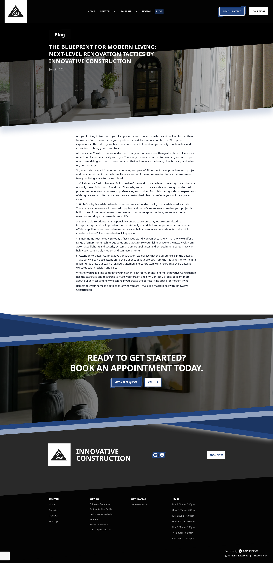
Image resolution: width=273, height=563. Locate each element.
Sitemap (53, 521)
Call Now (259, 11)
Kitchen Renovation (99, 524)
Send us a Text (232, 11)
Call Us (153, 382)
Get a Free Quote (126, 382)
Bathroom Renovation (100, 504)
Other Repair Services (100, 529)
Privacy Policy (260, 555)
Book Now (216, 455)
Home (52, 504)
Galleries (53, 510)
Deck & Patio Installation (101, 514)
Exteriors (94, 519)
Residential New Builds (101, 509)
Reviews (53, 515)
